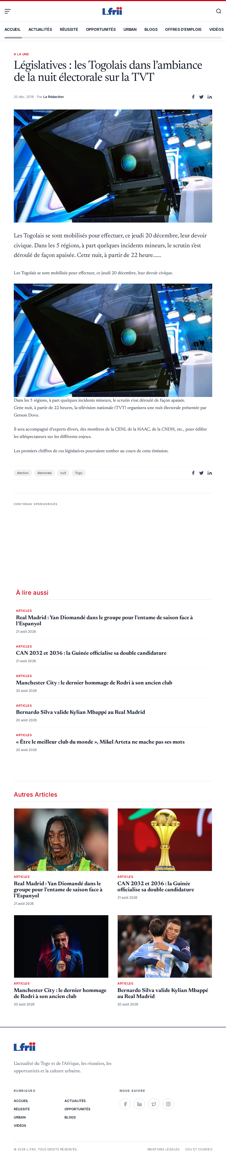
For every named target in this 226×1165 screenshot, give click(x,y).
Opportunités (101, 29)
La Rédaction (53, 97)
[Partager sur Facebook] (193, 96)
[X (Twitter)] (153, 1103)
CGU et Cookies (198, 1149)
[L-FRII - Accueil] (113, 11)
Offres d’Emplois (183, 29)
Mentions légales (163, 1149)
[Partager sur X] (201, 96)
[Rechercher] (216, 11)
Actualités (40, 29)
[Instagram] (168, 1103)
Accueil (12, 29)
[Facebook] (125, 1103)
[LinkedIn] (139, 1103)
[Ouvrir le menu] (9, 11)
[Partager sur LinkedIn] (209, 96)
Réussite (69, 29)
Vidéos (216, 29)
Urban (130, 29)
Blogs (150, 29)
